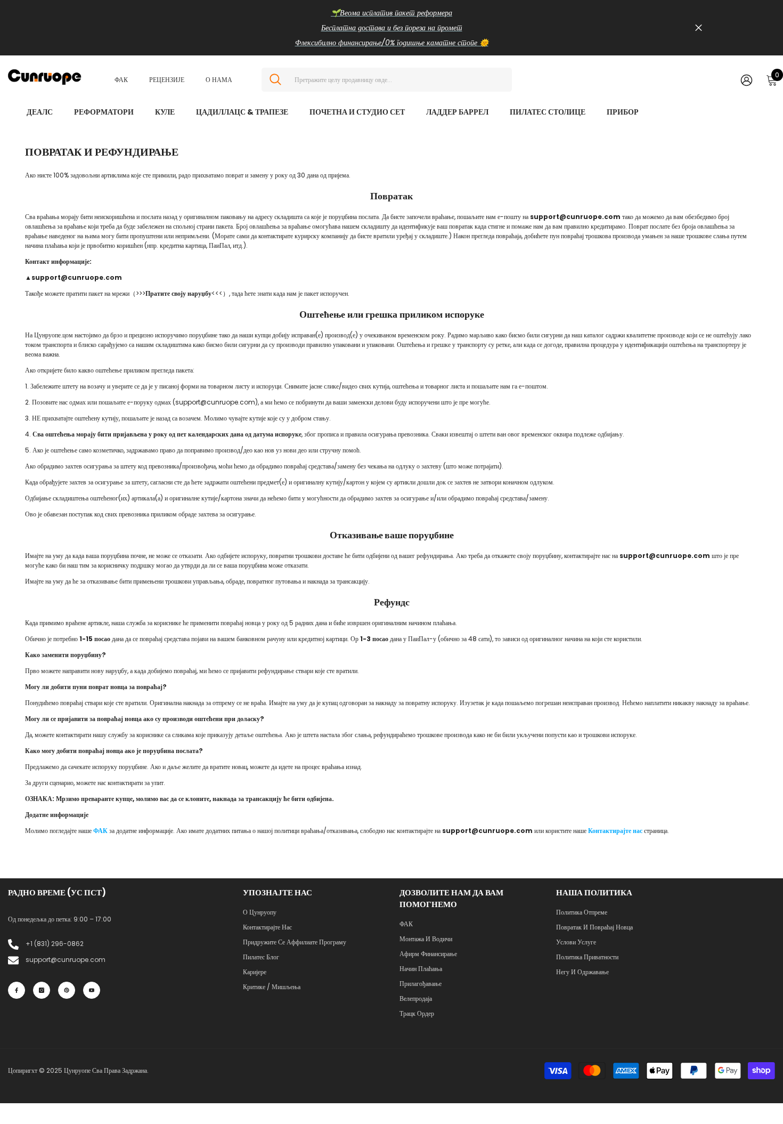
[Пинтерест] (66, 990)
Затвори (698, 28)
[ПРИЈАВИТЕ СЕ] (746, 80)
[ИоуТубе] (91, 990)
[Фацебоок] (16, 990)
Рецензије (166, 79)
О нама (219, 79)
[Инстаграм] (41, 990)
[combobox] (399, 80)
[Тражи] (387, 80)
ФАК (121, 79)
